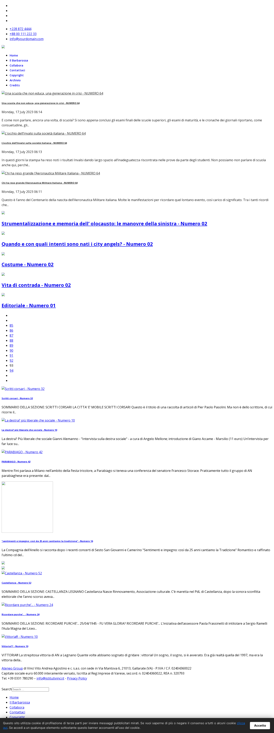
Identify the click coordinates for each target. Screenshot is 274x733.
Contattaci (17, 70)
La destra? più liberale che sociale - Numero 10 (29, 429)
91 (11, 355)
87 (11, 335)
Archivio (15, 80)
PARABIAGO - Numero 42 (16, 461)
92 (11, 360)
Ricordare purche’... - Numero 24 (20, 614)
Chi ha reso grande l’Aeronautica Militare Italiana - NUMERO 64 (39, 182)
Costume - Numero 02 (28, 264)
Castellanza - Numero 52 (16, 582)
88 (11, 340)
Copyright (17, 75)
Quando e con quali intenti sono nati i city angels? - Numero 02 (77, 244)
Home (14, 55)
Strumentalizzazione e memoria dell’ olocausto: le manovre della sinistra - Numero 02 (104, 223)
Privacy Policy (77, 678)
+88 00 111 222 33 (23, 34)
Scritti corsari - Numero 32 (17, 398)
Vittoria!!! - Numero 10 (15, 646)
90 (11, 350)
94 (11, 370)
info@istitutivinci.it (50, 678)
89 (11, 345)
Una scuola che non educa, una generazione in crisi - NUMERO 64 (40, 103)
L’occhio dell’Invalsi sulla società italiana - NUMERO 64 (34, 142)
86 (11, 330)
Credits (15, 85)
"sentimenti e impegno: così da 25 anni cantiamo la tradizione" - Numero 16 (47, 541)
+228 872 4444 (20, 29)
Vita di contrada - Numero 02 (36, 285)
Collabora (16, 65)
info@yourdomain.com (27, 39)
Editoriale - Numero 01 (29, 305)
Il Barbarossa (19, 60)
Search (7, 689)
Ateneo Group (12, 668)
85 (11, 325)
